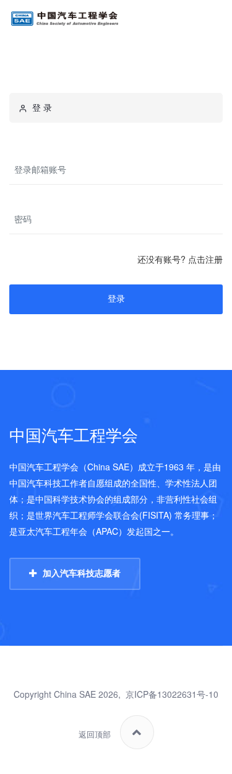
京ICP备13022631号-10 (172, 694)
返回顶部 (95, 734)
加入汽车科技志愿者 (82, 573)
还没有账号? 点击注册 (180, 259)
